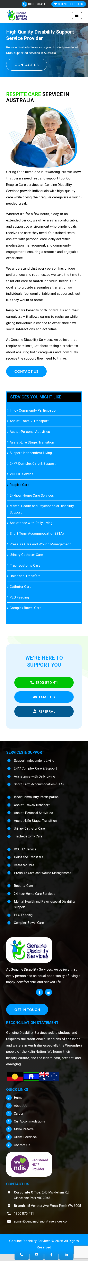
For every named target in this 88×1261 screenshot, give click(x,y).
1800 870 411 (36, 4)
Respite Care (19, 485)
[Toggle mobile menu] (77, 15)
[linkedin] (48, 992)
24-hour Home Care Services (32, 495)
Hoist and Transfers (25, 576)
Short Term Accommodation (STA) (37, 533)
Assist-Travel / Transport (29, 421)
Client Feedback (70, 4)
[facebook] (39, 992)
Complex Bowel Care (25, 608)
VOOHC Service (21, 474)
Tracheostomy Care (25, 565)
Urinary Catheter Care (26, 555)
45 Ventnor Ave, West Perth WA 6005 (47, 1206)
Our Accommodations (29, 1121)
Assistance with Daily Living (31, 523)
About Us (20, 1106)
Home (18, 1098)
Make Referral (24, 1129)
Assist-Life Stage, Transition (32, 442)
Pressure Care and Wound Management (40, 544)
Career (18, 1113)
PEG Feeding (19, 597)
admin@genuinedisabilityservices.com (41, 1221)
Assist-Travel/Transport (32, 805)
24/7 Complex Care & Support (33, 463)
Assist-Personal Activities (30, 432)
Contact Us (22, 1145)
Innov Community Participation (34, 410)
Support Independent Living (31, 453)
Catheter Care (20, 587)
